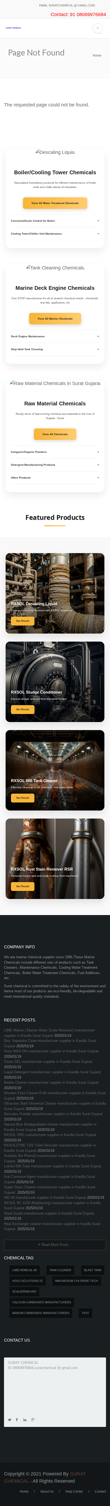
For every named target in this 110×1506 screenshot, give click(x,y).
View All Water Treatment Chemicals (55, 203)
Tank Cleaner (60, 1270)
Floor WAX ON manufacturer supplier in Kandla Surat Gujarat (51, 1051)
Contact (100, 1491)
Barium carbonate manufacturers (40, 1313)
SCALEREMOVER (24, 1291)
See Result (22, 621)
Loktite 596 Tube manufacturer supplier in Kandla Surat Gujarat (52, 1166)
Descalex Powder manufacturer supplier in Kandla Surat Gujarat (53, 1114)
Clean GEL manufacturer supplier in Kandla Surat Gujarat (48, 1062)
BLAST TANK (92, 1270)
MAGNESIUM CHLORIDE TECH (76, 1280)
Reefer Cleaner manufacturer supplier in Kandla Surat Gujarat (51, 1083)
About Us (47, 1491)
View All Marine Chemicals (55, 318)
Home (97, 55)
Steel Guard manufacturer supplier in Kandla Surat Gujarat (49, 1213)
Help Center (74, 1491)
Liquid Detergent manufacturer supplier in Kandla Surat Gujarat (52, 1072)
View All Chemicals (55, 434)
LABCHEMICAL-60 (24, 1270)
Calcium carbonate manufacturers (41, 1302)
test (85, 1313)
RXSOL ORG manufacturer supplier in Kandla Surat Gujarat (50, 1135)
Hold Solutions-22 (27, 1280)
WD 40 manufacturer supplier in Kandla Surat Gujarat (45, 1198)
